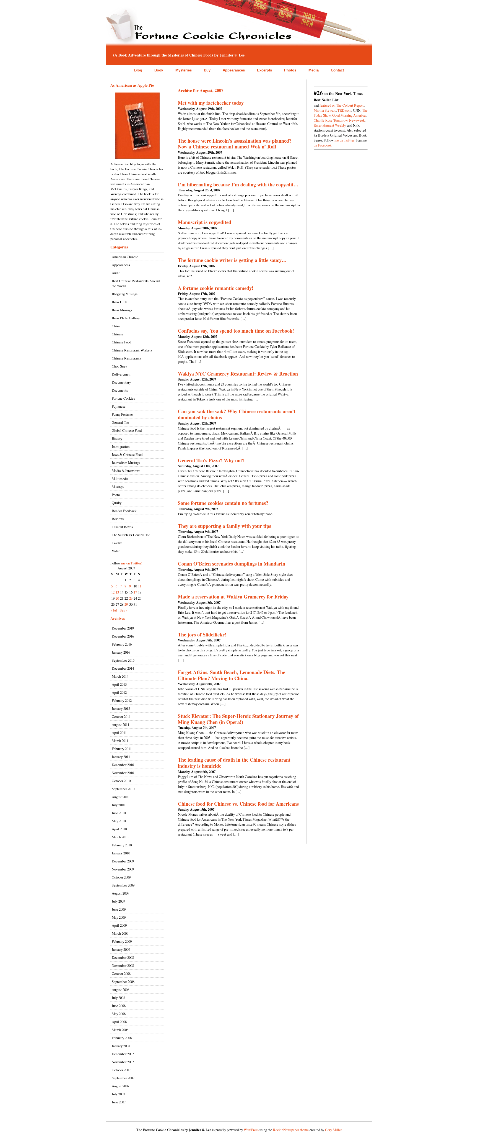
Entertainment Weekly (329, 125)
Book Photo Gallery (126, 317)
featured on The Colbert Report (341, 105)
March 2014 (120, 676)
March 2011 (120, 740)
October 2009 (121, 877)
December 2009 (123, 861)
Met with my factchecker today (211, 102)
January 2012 (121, 708)
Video (116, 550)
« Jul (113, 610)
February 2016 (122, 644)
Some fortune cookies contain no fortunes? (223, 503)
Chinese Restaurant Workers (132, 350)
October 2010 (121, 780)
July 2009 (118, 901)
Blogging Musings (124, 293)
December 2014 (123, 668)
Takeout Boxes (122, 526)
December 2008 (123, 957)
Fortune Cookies (123, 398)
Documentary (121, 382)
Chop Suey (119, 366)
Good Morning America (349, 115)
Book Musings (122, 309)
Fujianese (119, 406)
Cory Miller (333, 1129)
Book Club (119, 301)
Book (158, 70)
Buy (207, 70)
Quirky (116, 502)
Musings (118, 486)
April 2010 (119, 828)
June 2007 (119, 1102)
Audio (116, 272)
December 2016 (123, 636)
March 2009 (120, 933)
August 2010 (120, 796)
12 (113, 592)
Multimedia (120, 478)
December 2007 (123, 1053)
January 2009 (121, 949)
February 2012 (122, 700)
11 (139, 586)
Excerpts (264, 70)
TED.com (344, 110)
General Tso (120, 422)
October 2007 (121, 1069)
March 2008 (120, 1029)
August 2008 (120, 989)
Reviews (118, 518)
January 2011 (121, 756)
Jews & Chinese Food (127, 454)
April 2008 (119, 1021)
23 (131, 598)
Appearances (234, 70)
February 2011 (122, 748)
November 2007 (123, 1061)
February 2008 (122, 1037)
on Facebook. (323, 145)
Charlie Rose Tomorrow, (331, 120)
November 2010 (123, 772)
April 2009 (119, 925)
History (117, 438)
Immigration (120, 446)
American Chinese (125, 256)
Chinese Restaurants (126, 358)
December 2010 (123, 764)
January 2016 (121, 652)
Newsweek (357, 120)
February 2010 (122, 844)
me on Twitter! (131, 563)
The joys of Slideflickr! (202, 634)
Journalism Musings (126, 462)
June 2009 (119, 909)
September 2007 (123, 1077)
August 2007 (120, 1085)
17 (135, 592)
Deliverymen (121, 374)
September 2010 (123, 788)
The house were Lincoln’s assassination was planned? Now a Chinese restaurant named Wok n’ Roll (235, 143)
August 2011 (120, 724)
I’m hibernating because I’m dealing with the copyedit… (238, 184)
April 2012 (119, 692)
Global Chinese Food (127, 430)
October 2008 (121, 973)
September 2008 (123, 981)
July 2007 (118, 1093)
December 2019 (123, 628)
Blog (138, 70)
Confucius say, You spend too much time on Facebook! (236, 330)
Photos (290, 70)
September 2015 (123, 660)
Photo (116, 494)
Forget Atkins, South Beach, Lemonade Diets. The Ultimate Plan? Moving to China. (231, 675)
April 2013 (119, 684)
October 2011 (121, 716)
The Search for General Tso (131, 534)
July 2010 (118, 804)
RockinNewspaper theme (291, 1129)
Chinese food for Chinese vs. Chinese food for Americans (238, 803)
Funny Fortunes (122, 414)
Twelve (117, 542)
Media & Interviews (126, 470)
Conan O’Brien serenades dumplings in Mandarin (231, 563)
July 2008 (118, 997)
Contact (337, 70)
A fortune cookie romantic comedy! (215, 288)
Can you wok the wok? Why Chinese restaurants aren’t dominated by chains (236, 414)
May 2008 (119, 1013)
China (116, 325)
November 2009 (123, 869)
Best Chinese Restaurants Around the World (136, 283)
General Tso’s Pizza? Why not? (211, 460)
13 (117, 592)
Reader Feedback (124, 510)
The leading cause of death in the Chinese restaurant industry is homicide (234, 762)
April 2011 (119, 732)
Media (313, 70)
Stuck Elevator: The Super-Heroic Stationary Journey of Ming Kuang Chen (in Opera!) (238, 719)
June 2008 (119, 1005)
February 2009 (122, 941)
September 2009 (123, 885)
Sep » (124, 610)
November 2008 (123, 965)
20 (117, 598)
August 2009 (120, 893)
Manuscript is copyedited (204, 222)
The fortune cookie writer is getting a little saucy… (232, 260)
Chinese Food (121, 342)
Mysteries (183, 70)
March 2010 (120, 836)
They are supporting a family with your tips (224, 526)
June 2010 (119, 812)
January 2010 (121, 853)
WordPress (251, 1129)
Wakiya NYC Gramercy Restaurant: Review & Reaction (238, 373)
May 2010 (119, 820)
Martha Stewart (325, 110)
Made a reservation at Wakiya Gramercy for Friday (233, 596)
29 (126, 604)
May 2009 (119, 917)
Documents (120, 390)
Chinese (117, 334)
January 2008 (121, 1045)
